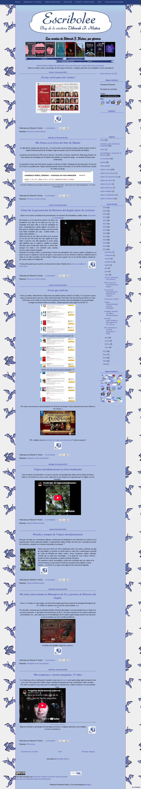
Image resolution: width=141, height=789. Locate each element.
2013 (105, 249)
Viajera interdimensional (35, 523)
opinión (102, 162)
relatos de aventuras (107, 173)
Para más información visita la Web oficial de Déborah (84, 66)
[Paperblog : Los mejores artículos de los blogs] (75, 774)
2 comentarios (50, 276)
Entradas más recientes (29, 752)
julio (106, 268)
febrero (107, 344)
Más (100, 2)
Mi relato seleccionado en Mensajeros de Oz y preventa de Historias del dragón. (58, 595)
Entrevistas (31, 744)
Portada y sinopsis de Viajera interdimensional (58, 534)
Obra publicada (52, 2)
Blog (17, 2)
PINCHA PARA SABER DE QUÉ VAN (50, 66)
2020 (105, 227)
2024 (105, 214)
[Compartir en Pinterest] (68, 128)
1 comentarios (50, 128)
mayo (107, 275)
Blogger (88, 784)
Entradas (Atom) (63, 759)
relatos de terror (106, 184)
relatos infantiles (106, 191)
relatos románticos (107, 198)
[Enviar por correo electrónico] (60, 128)
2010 (105, 358)
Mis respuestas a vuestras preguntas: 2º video (58, 674)
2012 (105, 351)
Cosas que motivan (58, 290)
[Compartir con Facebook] (66, 128)
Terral (102, 140)
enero (107, 347)
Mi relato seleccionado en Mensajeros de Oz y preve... (111, 321)
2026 (105, 207)
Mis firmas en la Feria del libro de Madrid (57, 142)
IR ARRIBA (136, 787)
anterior (64, 680)
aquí (77, 605)
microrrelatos (105, 159)
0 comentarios (50, 455)
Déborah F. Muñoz (33, 2)
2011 (105, 354)
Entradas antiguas (88, 752)
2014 (105, 246)
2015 (105, 243)
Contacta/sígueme (114, 2)
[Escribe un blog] (62, 128)
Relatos (68, 2)
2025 (105, 211)
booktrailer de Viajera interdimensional (58, 440)
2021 (105, 224)
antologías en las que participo (38, 458)
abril (106, 338)
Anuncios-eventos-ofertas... (37, 131)
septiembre (109, 262)
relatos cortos (105, 169)
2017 (105, 236)
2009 (105, 361)
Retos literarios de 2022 (108, 74)
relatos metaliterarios (107, 195)
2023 (105, 217)
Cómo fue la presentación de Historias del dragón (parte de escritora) (58, 210)
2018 (105, 233)
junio (107, 271)
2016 (105, 240)
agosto (107, 265)
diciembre (108, 252)
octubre (108, 259)
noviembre (109, 255)
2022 (105, 220)
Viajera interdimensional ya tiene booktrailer (58, 469)
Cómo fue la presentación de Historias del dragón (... (111, 293)
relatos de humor (106, 180)
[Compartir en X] (64, 128)
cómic (102, 149)
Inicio (60, 752)
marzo (107, 341)
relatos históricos (106, 188)
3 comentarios (50, 195)
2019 (105, 230)
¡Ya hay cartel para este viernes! (58, 77)
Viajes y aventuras (84, 2)
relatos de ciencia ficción (109, 177)
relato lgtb (103, 166)
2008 (105, 364)
